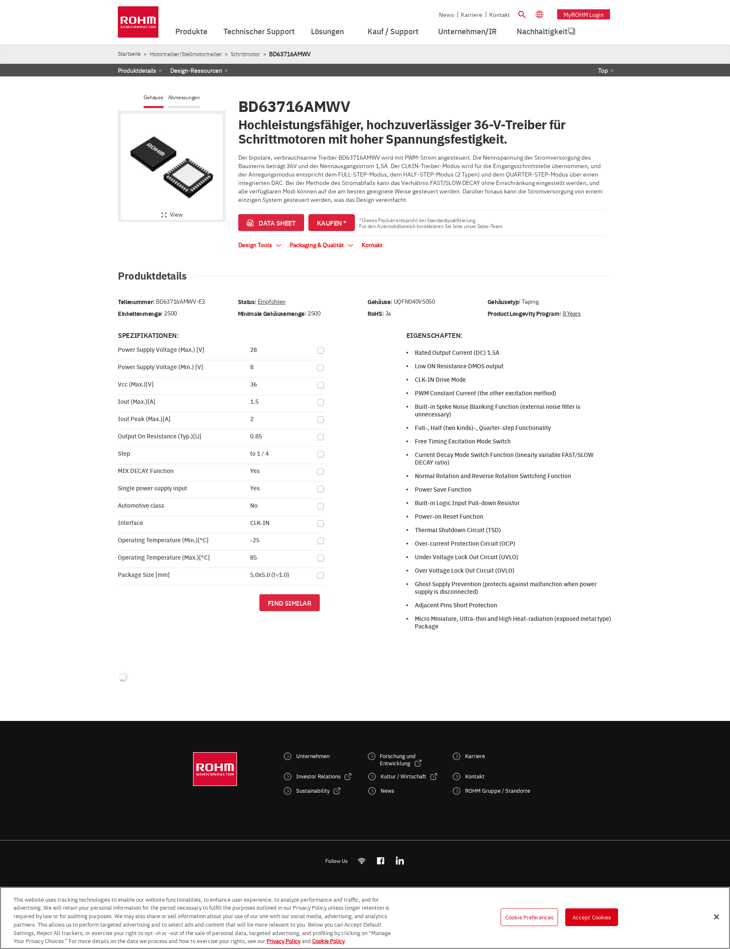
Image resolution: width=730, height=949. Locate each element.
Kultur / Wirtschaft (403, 776)
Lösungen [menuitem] (327, 31)
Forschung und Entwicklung (398, 759)
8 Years (572, 313)
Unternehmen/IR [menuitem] (467, 31)
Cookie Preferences (529, 917)
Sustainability (313, 790)
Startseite (129, 53)
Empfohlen (272, 301)
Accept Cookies (591, 917)
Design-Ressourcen (196, 70)
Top (603, 70)
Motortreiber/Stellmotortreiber (186, 53)
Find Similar (289, 602)
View (176, 214)
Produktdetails (137, 70)
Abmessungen (184, 97)
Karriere (471, 14)
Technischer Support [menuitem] (259, 31)
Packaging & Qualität (317, 244)
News (446, 14)
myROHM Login (584, 14)
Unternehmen (313, 755)
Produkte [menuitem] (191, 31)
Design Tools (255, 244)
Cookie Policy (328, 940)
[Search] (521, 13)
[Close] (716, 917)
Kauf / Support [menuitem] (393, 31)
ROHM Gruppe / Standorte (497, 790)
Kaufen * (331, 222)
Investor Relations (318, 776)
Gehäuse (153, 97)
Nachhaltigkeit (542, 31)
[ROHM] (138, 24)
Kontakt (499, 14)
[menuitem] (542, 31)
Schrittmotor (245, 53)
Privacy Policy (283, 940)
